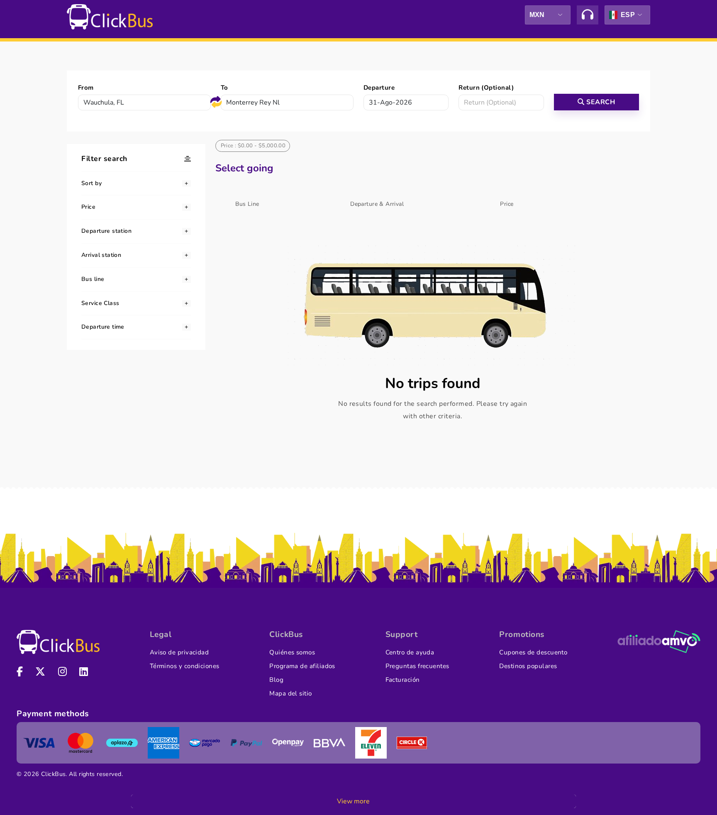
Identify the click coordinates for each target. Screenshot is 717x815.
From (86, 87)
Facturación (402, 680)
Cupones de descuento (533, 652)
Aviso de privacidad (179, 652)
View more (353, 801)
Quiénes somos (292, 652)
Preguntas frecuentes (417, 666)
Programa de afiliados (302, 666)
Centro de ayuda (409, 652)
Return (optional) (486, 87)
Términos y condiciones (184, 666)
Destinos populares (528, 666)
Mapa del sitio (290, 693)
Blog (276, 680)
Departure (379, 87)
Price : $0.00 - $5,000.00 (253, 145)
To (224, 87)
